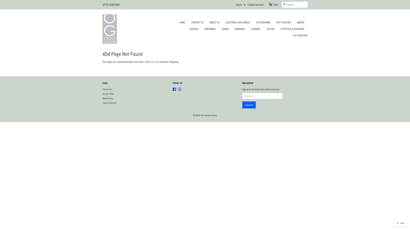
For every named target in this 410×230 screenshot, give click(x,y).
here (153, 62)
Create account (255, 4)
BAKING (300, 22)
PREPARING (210, 29)
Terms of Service (109, 102)
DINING (225, 29)
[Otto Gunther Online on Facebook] (174, 89)
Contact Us (107, 89)
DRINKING (240, 29)
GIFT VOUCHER (283, 22)
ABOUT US (215, 22)
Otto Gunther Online (209, 115)
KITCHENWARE (263, 22)
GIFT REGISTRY (300, 35)
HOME (182, 22)
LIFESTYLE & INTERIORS (292, 29)
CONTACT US (197, 22)
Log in (239, 4)
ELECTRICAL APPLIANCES (238, 22)
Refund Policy (108, 98)
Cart (276, 4)
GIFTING (270, 29)
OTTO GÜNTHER (110, 5)
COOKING (193, 29)
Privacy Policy (108, 93)
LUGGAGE (255, 29)
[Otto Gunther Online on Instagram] (179, 89)
